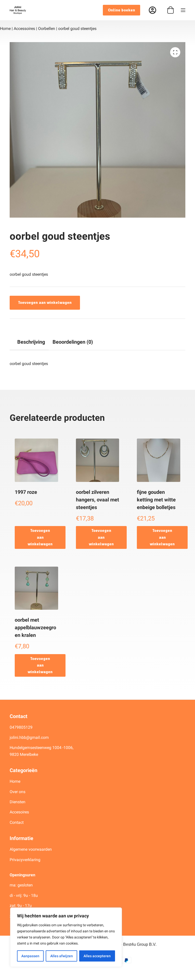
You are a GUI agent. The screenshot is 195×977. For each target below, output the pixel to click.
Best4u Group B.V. (139, 944)
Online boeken (121, 10)
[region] (66, 937)
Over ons (18, 791)
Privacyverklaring (25, 859)
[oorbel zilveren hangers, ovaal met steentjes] (97, 460)
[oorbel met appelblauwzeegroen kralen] (36, 588)
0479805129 (21, 727)
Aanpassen (30, 956)
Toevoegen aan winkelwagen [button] (40, 537)
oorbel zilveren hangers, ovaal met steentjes (97, 499)
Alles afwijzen (61, 956)
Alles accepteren (97, 956)
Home (5, 28)
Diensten (17, 801)
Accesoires (20, 812)
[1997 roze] (36, 460)
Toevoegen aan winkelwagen (45, 302)
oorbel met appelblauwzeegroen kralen (35, 627)
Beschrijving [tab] (31, 342)
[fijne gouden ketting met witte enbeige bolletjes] (158, 460)
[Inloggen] (152, 10)
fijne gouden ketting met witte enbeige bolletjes (156, 499)
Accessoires (24, 28)
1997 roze (26, 492)
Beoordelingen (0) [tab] (73, 342)
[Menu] (183, 10)
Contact (17, 822)
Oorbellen (46, 28)
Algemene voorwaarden (31, 849)
